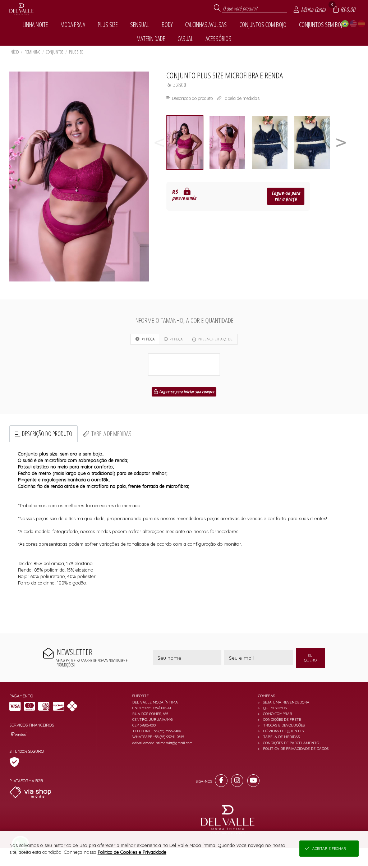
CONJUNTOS (54, 52)
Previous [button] (159, 142)
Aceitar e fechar (329, 848)
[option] (187, 142)
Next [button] (341, 142)
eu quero (310, 658)
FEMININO (32, 52)
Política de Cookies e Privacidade (132, 852)
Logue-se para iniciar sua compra (186, 392)
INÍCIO (14, 52)
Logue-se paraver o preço (286, 196)
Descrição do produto (47, 433)
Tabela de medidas (111, 433)
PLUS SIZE (76, 52)
